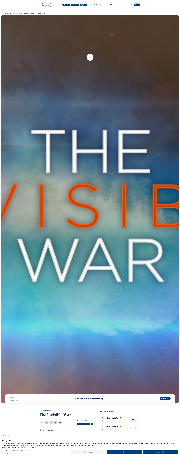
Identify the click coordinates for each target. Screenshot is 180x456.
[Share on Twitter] (51, 422)
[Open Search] (131, 5)
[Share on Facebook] (47, 422)
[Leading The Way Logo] (47, 5)
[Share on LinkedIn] (55, 422)
